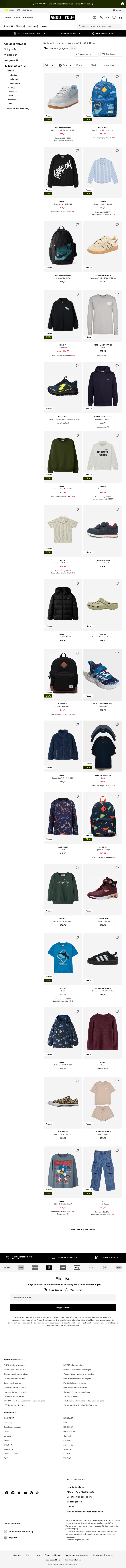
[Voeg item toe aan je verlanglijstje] (77, 77)
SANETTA (8, 1449)
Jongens (59, 43)
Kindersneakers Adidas (14, 1379)
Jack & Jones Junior (13, 1427)
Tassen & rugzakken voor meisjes (78, 1374)
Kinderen (28, 17)
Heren (17, 17)
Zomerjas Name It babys (15, 1387)
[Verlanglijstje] (114, 17)
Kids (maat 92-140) (76, 43)
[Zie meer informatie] (63, 142)
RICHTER (67, 1440)
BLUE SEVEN (9, 1418)
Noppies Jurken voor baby (16, 1392)
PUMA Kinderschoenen (14, 1365)
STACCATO (68, 1449)
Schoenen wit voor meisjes (16, 1374)
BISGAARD (68, 1418)
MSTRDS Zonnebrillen (73, 1365)
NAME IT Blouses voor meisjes (77, 1370)
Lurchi (6, 1431)
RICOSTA (8, 1445)
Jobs (37, 1555)
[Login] (101, 17)
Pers (28, 1555)
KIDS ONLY (68, 1427)
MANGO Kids (69, 1431)
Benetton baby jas (12, 1383)
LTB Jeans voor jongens (15, 1405)
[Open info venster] (122, 3)
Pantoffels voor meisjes (74, 1383)
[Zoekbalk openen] (79, 26)
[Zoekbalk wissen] (120, 26)
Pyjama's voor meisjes (14, 1396)
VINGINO (67, 1458)
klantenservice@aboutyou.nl (61, 1323)
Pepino (7, 1440)
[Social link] (7, 1493)
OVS (65, 1423)
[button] (86, 54)
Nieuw (92, 43)
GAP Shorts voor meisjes (15, 1370)
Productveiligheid (73, 1560)
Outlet (11, 10)
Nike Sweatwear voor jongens (77, 1379)
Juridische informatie (103, 1555)
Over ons (17, 1555)
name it (7, 1436)
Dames (7, 17)
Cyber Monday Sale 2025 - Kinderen (80, 1405)
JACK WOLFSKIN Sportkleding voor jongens (83, 1401)
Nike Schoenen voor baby (75, 1387)
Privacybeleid (43, 1320)
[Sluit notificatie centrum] (107, 17)
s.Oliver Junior (70, 1445)
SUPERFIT (68, 1454)
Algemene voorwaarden (76, 1555)
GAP (6, 1458)
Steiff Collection (12, 1454)
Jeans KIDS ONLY (71, 1396)
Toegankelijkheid (52, 1560)
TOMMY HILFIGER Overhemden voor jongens (24, 1401)
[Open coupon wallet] (94, 17)
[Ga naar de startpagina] (20, 1481)
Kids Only (8, 1423)
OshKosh (67, 1436)
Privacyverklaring (53, 1555)
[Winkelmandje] (120, 17)
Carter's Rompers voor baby (76, 1392)
